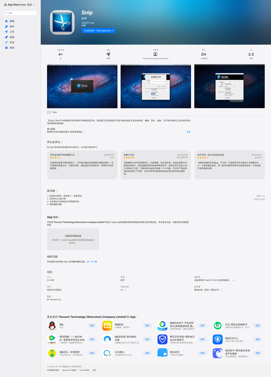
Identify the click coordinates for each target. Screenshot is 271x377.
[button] (20, 21)
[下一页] (268, 165)
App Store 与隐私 (69, 370)
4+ (122, 290)
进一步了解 (92, 261)
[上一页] (44, 165)
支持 (94, 370)
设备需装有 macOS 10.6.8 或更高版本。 (212, 280)
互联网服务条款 (53, 370)
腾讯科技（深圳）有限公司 (206, 290)
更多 (189, 131)
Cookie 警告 (84, 370)
